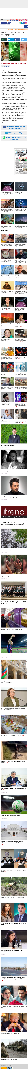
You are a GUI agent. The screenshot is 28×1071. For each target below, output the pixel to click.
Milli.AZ (5, 23)
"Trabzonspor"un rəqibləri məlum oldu (10, 815)
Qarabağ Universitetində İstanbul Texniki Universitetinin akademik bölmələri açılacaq (13, 843)
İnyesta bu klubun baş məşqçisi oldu (10, 655)
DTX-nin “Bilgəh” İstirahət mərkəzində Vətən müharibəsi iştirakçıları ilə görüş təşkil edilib (13, 979)
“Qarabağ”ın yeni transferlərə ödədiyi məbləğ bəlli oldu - (13, 870)
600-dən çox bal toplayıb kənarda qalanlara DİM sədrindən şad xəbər (13, 708)
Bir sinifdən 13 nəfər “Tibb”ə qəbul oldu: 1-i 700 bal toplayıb (13, 602)
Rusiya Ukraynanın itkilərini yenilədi (10, 1059)
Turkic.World (24, 19)
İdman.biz (18, 19)
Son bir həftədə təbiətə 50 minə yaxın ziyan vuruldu (14, 897)
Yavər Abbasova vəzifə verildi (8, 445)
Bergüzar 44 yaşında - (8, 576)
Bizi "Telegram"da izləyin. (15, 133)
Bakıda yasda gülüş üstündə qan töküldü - (14, 735)
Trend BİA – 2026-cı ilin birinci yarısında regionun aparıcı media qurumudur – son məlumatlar (14, 523)
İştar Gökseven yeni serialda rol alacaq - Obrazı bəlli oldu (14, 1006)
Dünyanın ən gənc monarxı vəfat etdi (10, 471)
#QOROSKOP (5, 66)
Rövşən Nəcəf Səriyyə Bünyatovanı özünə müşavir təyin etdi (12, 951)
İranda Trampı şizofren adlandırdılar (10, 1033)
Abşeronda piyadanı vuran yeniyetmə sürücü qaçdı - (13, 762)
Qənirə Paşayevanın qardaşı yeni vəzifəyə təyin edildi (13, 924)
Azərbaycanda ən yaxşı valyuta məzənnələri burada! (18, 29)
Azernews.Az (12, 19)
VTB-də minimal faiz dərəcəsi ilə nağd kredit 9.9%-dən (13, 63)
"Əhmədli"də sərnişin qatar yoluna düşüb (11, 629)
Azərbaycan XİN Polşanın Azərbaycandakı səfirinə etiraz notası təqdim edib (13, 681)
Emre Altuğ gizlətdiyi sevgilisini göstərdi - (13, 497)
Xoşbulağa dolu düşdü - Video (8, 550)
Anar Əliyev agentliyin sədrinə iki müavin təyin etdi (13, 789)
